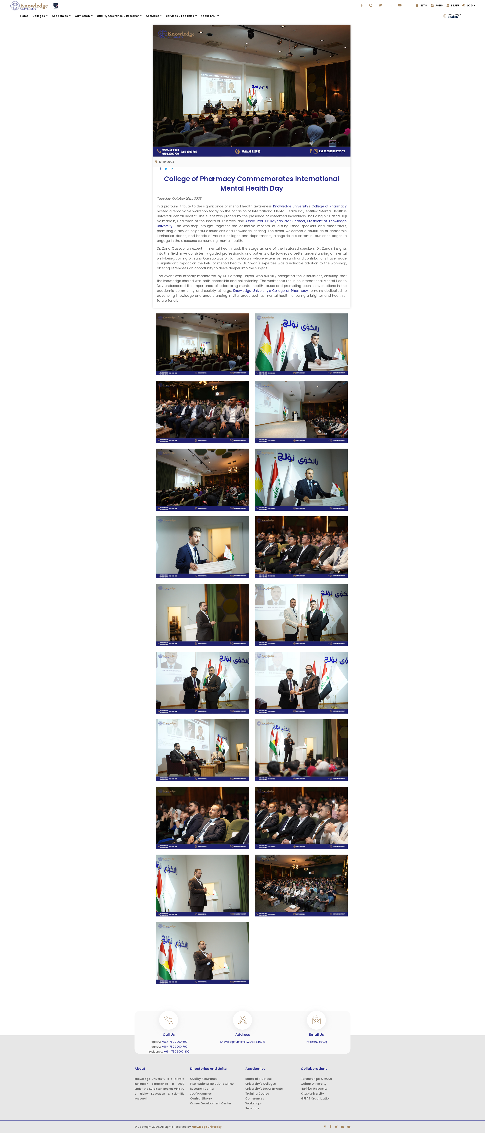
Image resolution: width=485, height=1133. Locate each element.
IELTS (423, 5)
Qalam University (313, 1084)
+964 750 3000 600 (175, 1042)
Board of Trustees (258, 1079)
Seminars (252, 1108)
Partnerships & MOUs (316, 1079)
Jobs (439, 5)
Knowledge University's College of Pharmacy (270, 290)
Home (24, 16)
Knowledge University (290, 206)
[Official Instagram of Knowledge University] (371, 5)
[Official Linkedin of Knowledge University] (390, 5)
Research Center (202, 1089)
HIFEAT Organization (316, 1098)
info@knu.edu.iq (316, 1042)
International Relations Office (212, 1084)
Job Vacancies (201, 1094)
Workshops (253, 1103)
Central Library (201, 1098)
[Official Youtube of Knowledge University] (400, 5)
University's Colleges (260, 1084)
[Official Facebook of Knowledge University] (362, 5)
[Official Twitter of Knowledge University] (381, 5)
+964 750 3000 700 (175, 1047)
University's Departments (264, 1089)
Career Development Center (210, 1103)
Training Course (257, 1094)
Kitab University (312, 1094)
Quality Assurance (203, 1079)
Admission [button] (82, 16)
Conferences (254, 1098)
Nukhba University (314, 1089)
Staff (454, 5)
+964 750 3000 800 (176, 1052)
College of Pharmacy (329, 206)
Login (471, 5)
